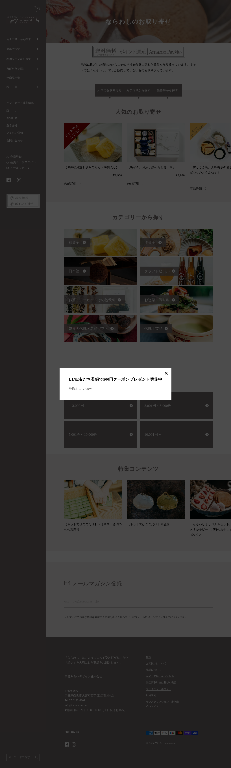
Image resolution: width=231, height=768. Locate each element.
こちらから (85, 388)
